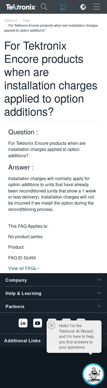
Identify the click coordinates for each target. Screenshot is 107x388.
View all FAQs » (24, 268)
